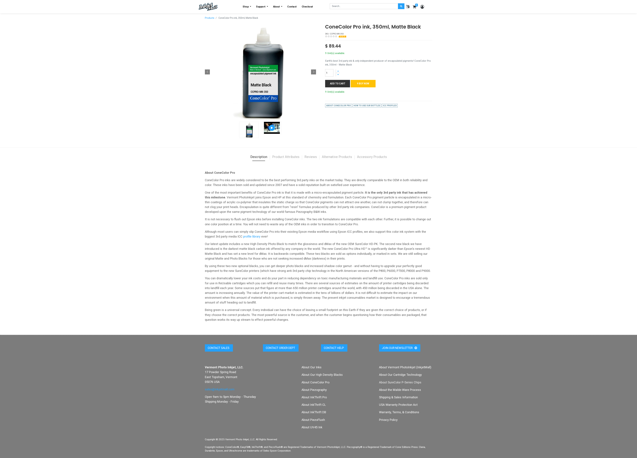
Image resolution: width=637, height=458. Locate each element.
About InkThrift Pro (314, 397)
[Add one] (338, 71)
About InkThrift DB (314, 412)
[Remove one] (338, 74)
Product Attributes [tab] (285, 157)
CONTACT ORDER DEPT (281, 348)
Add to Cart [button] (337, 83)
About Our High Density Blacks (322, 374)
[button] (207, 71)
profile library (251, 236)
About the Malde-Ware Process (400, 390)
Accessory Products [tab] (372, 157)
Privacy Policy (388, 420)
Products (209, 18)
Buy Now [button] (363, 83)
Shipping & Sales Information (398, 397)
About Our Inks (311, 367)
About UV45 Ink (312, 427)
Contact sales (219, 348)
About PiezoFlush (313, 420)
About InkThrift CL (314, 404)
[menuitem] (292, 6)
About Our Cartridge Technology (400, 374)
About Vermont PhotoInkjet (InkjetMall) (405, 367)
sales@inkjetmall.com (219, 389)
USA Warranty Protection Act (398, 404)
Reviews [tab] (310, 157)
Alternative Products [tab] (337, 157)
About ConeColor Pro (315, 382)
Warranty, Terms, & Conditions (399, 412)
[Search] (401, 6)
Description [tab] (258, 157)
